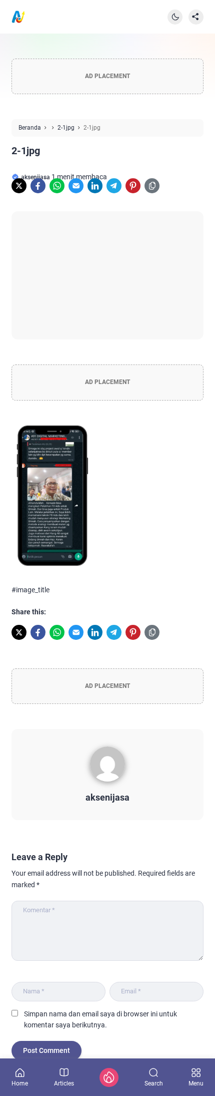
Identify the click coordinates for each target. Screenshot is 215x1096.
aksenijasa (108, 797)
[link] (19, 185)
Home (20, 1083)
